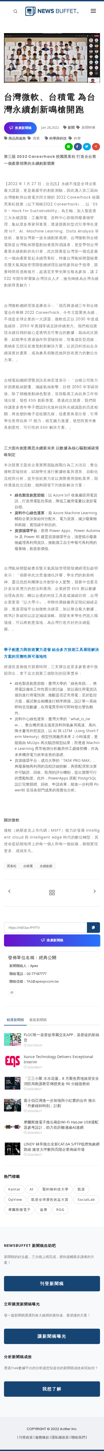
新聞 (71, 127)
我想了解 (52, 1389)
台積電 (28, 866)
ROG (60, 1209)
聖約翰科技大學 (55, 1189)
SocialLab (86, 1199)
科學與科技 (58, 138)
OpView (15, 1199)
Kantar (14, 1189)
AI (31, 1189)
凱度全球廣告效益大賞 (50, 1199)
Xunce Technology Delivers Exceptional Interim (58, 1059)
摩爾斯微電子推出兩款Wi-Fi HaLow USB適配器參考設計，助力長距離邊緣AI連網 (61, 1124)
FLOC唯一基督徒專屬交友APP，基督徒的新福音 (61, 1037)
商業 (36, 138)
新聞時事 (88, 127)
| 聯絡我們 (78, 1437)
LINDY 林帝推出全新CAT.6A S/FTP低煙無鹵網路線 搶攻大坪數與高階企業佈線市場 (61, 1146)
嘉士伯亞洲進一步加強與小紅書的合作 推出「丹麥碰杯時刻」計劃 (60, 1103)
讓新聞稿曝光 (52, 1336)
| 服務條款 (42, 1437)
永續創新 (46, 866)
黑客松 (12, 866)
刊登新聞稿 (52, 1283)
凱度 (81, 1189)
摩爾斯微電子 (19, 1209)
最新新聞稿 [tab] (38, 1019)
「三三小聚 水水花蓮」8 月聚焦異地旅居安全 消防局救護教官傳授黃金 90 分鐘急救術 (62, 1081)
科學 (77, 138)
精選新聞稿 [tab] (15, 1019)
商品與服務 (18, 138)
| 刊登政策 (25, 1437)
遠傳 (43, 1209)
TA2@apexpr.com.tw (43, 981)
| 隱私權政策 (60, 1437)
